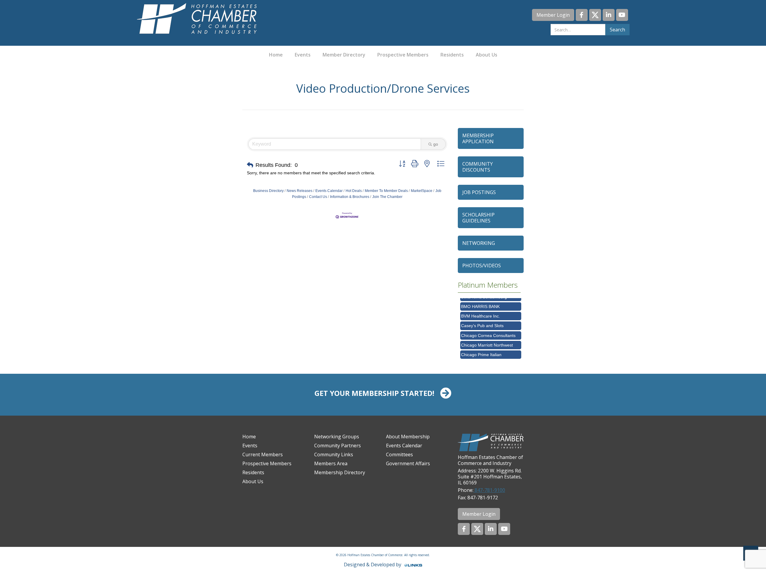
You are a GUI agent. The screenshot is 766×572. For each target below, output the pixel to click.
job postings (479, 192)
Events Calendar (329, 191)
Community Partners (337, 446)
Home (276, 54)
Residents (452, 54)
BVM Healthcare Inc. (480, 309)
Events (303, 54)
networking (478, 243)
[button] (250, 165)
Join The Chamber (387, 197)
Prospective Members (402, 54)
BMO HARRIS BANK (480, 299)
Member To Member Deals (386, 191)
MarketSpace (421, 191)
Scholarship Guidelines (478, 217)
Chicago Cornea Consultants (488, 328)
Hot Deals (354, 191)
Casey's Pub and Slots (482, 318)
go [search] (435, 144)
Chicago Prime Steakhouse (487, 357)
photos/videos (481, 265)
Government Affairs (408, 463)
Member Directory (344, 54)
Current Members (262, 454)
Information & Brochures (349, 197)
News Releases (299, 191)
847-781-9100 (489, 490)
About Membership (408, 437)
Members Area (330, 463)
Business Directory (268, 191)
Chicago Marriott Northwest (487, 338)
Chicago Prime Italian (481, 347)
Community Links (333, 454)
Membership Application (478, 138)
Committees (399, 454)
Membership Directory (339, 472)
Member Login (553, 15)
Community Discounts (477, 167)
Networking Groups (336, 437)
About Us (486, 54)
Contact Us (318, 197)
